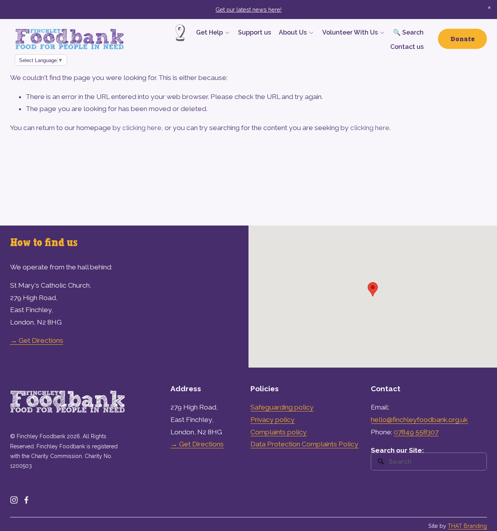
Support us (254, 32)
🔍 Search (408, 32)
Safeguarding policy (282, 407)
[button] (489, 8)
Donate (462, 39)
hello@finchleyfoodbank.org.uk (419, 419)
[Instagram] (14, 500)
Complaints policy (278, 432)
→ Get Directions (36, 340)
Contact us (407, 46)
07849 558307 (416, 432)
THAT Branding (467, 525)
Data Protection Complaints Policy (304, 444)
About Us (293, 32)
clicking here (142, 128)
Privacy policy (272, 419)
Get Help (209, 32)
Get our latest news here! (248, 9)
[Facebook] (26, 500)
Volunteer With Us (350, 32)
